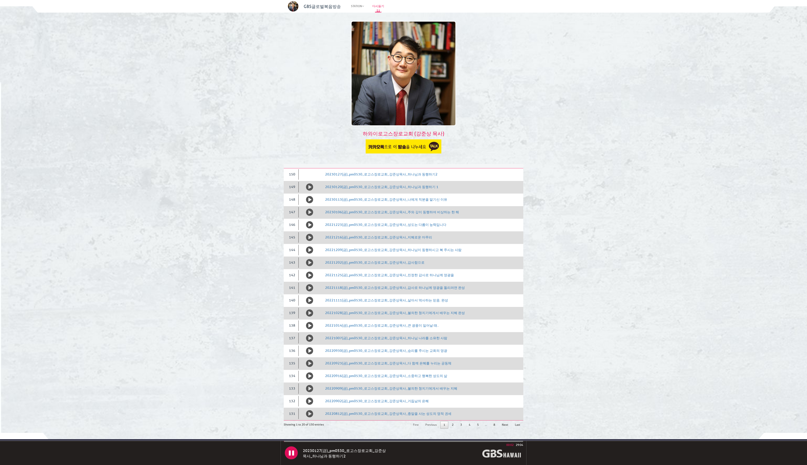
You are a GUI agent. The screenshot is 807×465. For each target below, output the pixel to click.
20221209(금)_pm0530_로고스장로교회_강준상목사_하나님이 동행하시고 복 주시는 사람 (393, 250)
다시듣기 (378, 6)
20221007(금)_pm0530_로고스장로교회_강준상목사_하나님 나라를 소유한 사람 (386, 338)
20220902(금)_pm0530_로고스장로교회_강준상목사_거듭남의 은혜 (377, 401)
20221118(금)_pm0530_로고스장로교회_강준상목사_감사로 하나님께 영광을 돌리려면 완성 (395, 288)
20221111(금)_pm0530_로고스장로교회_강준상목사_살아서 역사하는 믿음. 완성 (386, 300)
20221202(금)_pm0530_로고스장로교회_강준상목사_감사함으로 (375, 263)
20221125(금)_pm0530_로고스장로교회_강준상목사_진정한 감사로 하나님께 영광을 (389, 275)
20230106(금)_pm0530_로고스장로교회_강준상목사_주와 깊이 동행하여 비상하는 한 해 (392, 212)
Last (517, 425)
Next (505, 425)
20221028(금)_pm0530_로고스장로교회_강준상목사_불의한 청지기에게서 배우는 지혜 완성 (395, 313)
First (416, 425)
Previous (431, 425)
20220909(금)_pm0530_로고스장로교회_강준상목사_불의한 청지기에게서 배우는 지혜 (391, 388)
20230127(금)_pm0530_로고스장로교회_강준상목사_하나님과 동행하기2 (381, 174)
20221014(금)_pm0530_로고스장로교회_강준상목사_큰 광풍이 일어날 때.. (382, 326)
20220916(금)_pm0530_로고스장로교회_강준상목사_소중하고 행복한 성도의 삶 (386, 376)
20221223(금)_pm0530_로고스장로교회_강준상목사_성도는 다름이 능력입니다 (385, 225)
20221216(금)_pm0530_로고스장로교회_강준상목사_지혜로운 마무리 (378, 237)
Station (356, 6)
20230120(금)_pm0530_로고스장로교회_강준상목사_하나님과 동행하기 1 (381, 187)
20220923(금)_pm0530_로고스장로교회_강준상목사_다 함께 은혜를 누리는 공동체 (388, 363)
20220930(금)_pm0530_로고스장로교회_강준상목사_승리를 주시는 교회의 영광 (386, 351)
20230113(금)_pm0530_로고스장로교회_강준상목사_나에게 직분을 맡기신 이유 (386, 200)
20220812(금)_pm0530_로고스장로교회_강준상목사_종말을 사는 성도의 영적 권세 (388, 414)
